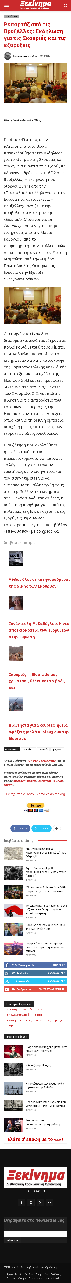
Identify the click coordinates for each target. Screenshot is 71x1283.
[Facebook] (21, 1202)
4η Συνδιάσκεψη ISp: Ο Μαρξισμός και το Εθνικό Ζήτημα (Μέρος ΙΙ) (46, 852)
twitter (31, 780)
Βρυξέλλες (57, 749)
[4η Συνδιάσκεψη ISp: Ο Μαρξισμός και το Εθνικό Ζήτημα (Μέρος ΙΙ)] (13, 853)
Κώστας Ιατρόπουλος (25, 55)
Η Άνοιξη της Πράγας (38, 1065)
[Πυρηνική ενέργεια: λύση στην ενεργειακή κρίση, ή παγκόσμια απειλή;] (13, 948)
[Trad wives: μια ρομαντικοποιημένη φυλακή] (13, 1125)
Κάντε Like (58, 965)
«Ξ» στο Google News (41, 760)
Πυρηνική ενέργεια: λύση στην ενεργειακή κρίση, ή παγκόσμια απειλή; (45, 947)
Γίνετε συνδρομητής (52, 989)
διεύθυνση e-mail (14, 1229)
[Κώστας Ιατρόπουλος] (8, 56)
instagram (44, 780)
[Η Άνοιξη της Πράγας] (13, 1069)
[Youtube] (49, 1202)
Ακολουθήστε (56, 973)
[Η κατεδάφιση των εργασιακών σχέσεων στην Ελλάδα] (13, 1088)
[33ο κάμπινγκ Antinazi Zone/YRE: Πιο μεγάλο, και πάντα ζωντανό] (13, 892)
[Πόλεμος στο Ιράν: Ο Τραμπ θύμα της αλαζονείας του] (13, 929)
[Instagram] (30, 1202)
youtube (57, 780)
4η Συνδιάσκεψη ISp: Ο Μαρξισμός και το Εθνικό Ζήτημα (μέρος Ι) (46, 872)
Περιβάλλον (11, 16)
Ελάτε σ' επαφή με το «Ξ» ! (35, 1139)
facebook (19, 780)
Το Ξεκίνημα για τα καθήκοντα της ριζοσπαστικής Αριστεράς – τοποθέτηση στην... (46, 909)
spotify (8, 784)
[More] (57, 828)
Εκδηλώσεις (29, 749)
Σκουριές (43, 749)
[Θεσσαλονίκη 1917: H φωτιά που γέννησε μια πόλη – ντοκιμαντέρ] (13, 1105)
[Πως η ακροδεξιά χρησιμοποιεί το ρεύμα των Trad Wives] (13, 1051)
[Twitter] (40, 1202)
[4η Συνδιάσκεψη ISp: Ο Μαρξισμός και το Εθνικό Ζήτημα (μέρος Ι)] (13, 873)
